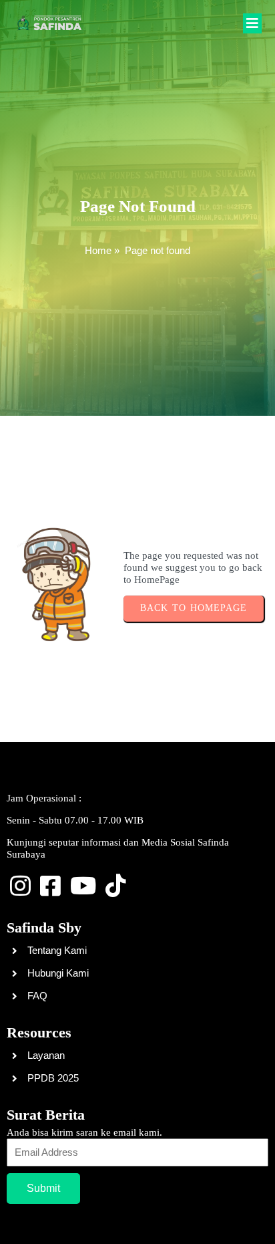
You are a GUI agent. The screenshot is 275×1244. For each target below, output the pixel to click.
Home (98, 250)
